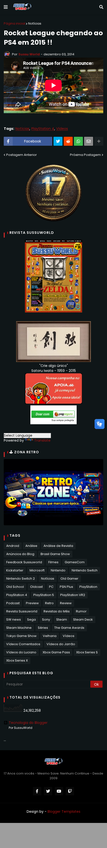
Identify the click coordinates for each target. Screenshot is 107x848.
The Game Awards (69, 627)
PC (51, 586)
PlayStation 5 (43, 595)
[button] (5, 7)
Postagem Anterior (21, 154)
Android (12, 545)
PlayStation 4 (42, 129)
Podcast (13, 603)
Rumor (81, 611)
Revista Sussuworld (21, 611)
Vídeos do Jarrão (61, 644)
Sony (46, 619)
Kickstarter (14, 570)
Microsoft (37, 570)
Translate (42, 440)
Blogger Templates (64, 811)
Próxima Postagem (85, 154)
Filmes (53, 562)
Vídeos (62, 129)
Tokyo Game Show (21, 636)
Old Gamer (69, 578)
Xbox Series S (87, 652)
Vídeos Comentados (23, 644)
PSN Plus (66, 586)
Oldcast (36, 586)
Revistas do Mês (57, 611)
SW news (13, 619)
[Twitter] (58, 141)
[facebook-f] (37, 791)
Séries (43, 627)
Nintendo (58, 570)
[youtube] (59, 791)
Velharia (49, 636)
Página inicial (14, 23)
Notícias (34, 23)
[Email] (88, 141)
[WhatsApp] (78, 141)
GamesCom (75, 562)
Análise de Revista (58, 545)
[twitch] (70, 791)
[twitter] (48, 791)
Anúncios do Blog (20, 554)
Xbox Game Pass (56, 652)
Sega (31, 619)
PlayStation (88, 586)
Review (66, 603)
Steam (61, 619)
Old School (15, 586)
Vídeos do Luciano (21, 652)
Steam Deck (83, 619)
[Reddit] (68, 141)
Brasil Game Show (55, 554)
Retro (49, 603)
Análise (31, 545)
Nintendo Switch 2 (20, 578)
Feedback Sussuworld (24, 562)
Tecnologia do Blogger (28, 723)
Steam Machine (19, 627)
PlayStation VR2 (72, 595)
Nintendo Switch (85, 570)
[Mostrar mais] (98, 141)
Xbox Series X (17, 660)
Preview (32, 603)
